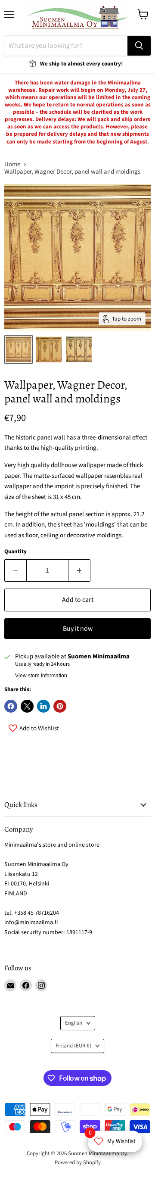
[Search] (139, 46)
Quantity (15, 551)
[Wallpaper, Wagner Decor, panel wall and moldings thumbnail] (18, 349)
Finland (73, 1046)
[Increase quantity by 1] (79, 570)
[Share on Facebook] (10, 706)
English (73, 1023)
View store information (41, 676)
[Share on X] (27, 706)
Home (12, 164)
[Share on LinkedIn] (43, 706)
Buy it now (78, 628)
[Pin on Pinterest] (59, 706)
